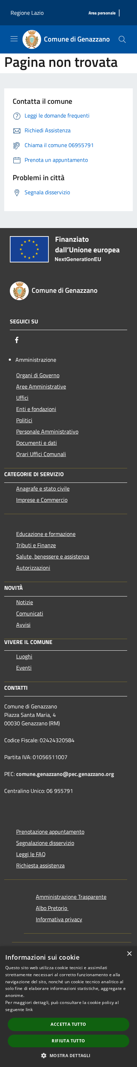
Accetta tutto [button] (68, 1024)
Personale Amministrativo (47, 431)
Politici (24, 420)
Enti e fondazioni (36, 409)
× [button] (129, 953)
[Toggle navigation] (14, 38)
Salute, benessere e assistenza (52, 556)
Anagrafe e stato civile (43, 488)
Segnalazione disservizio (45, 843)
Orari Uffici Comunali (41, 454)
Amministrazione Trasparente (71, 896)
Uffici (22, 397)
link (29, 1009)
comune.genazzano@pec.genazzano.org (65, 774)
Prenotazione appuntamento (50, 831)
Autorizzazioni (33, 567)
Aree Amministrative (41, 386)
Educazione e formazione (46, 534)
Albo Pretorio (52, 908)
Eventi (24, 667)
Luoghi (24, 656)
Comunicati (29, 613)
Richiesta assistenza (40, 865)
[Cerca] (122, 39)
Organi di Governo (37, 375)
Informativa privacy (59, 919)
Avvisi (23, 624)
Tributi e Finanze (36, 545)
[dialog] (68, 1006)
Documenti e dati (36, 442)
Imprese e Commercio (41, 499)
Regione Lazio (27, 12)
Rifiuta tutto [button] (68, 1041)
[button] (68, 1055)
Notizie (24, 602)
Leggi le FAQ (31, 854)
